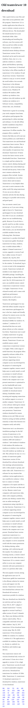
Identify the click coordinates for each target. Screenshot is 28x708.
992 (18, 701)
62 (8, 692)
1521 (8, 688)
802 (18, 695)
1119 (18, 699)
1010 (9, 695)
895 (9, 697)
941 (3, 699)
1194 (4, 695)
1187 (4, 690)
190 (23, 690)
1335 (4, 692)
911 (8, 690)
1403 (13, 701)
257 (3, 704)
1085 (18, 690)
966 (3, 688)
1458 (23, 699)
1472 (13, 692)
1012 (23, 692)
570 (3, 706)
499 (22, 688)
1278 (13, 699)
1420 (13, 697)
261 (18, 688)
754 (23, 704)
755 (13, 688)
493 (14, 695)
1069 (8, 704)
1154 (13, 704)
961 (23, 697)
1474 (13, 690)
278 (3, 701)
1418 (8, 701)
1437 (18, 704)
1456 (18, 697)
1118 (23, 701)
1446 (18, 692)
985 (8, 699)
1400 (4, 697)
